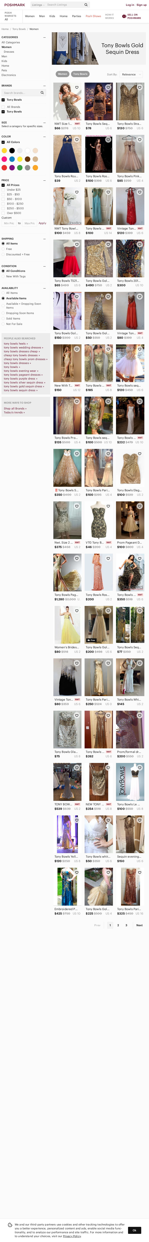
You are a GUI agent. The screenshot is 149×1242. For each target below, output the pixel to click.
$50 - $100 (14, 199)
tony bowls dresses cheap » (22, 351)
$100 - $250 (15, 203)
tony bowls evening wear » (21, 371)
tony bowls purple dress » (20, 378)
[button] (39, 5)
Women (30, 16)
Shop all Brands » (15, 408)
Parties (76, 16)
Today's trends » (14, 412)
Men (42, 16)
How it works (109, 16)
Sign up (142, 5)
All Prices (13, 185)
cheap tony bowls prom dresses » (26, 359)
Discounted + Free (18, 254)
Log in (130, 5)
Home (64, 16)
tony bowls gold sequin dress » (24, 386)
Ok (134, 1230)
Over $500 (14, 213)
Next (139, 925)
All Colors (13, 142)
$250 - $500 (15, 208)
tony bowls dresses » (17, 363)
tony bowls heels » (16, 343)
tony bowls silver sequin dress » (24, 382)
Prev (97, 925)
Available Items (16, 298)
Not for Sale (14, 324)
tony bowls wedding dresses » (23, 347)
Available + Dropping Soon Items (23, 305)
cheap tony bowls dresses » (22, 355)
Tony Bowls (19, 29)
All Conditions (15, 271)
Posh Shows (93, 16)
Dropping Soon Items (20, 313)
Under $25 (14, 189)
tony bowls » (12, 367)
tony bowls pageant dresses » (23, 374)
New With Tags (16, 276)
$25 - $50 (13, 194)
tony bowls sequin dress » (21, 390)
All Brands (13, 107)
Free (9, 249)
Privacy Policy (72, 1236)
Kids (52, 16)
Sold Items (13, 318)
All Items (12, 243)
